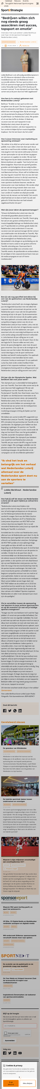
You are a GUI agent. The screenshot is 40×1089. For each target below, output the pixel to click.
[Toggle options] (19, 1077)
